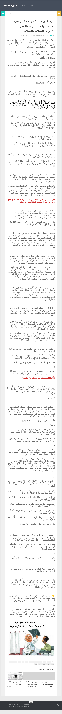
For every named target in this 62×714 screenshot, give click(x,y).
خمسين (15, 661)
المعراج (40, 661)
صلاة (48, 664)
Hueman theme (26, 706)
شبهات (52, 664)
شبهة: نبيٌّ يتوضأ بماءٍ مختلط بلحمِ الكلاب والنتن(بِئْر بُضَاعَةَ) (31, 684)
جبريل (26, 661)
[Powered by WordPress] (13, 706)
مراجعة (39, 664)
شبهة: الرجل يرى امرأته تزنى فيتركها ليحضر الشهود (46, 684)
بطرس (30, 661)
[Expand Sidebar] (3, 13)
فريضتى (44, 664)
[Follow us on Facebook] (58, 705)
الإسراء (48, 661)
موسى (35, 664)
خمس (19, 661)
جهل (23, 661)
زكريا (11, 661)
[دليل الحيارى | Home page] (10, 5)
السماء (44, 661)
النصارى (35, 661)
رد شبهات (9, 13)
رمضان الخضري (49, 35)
